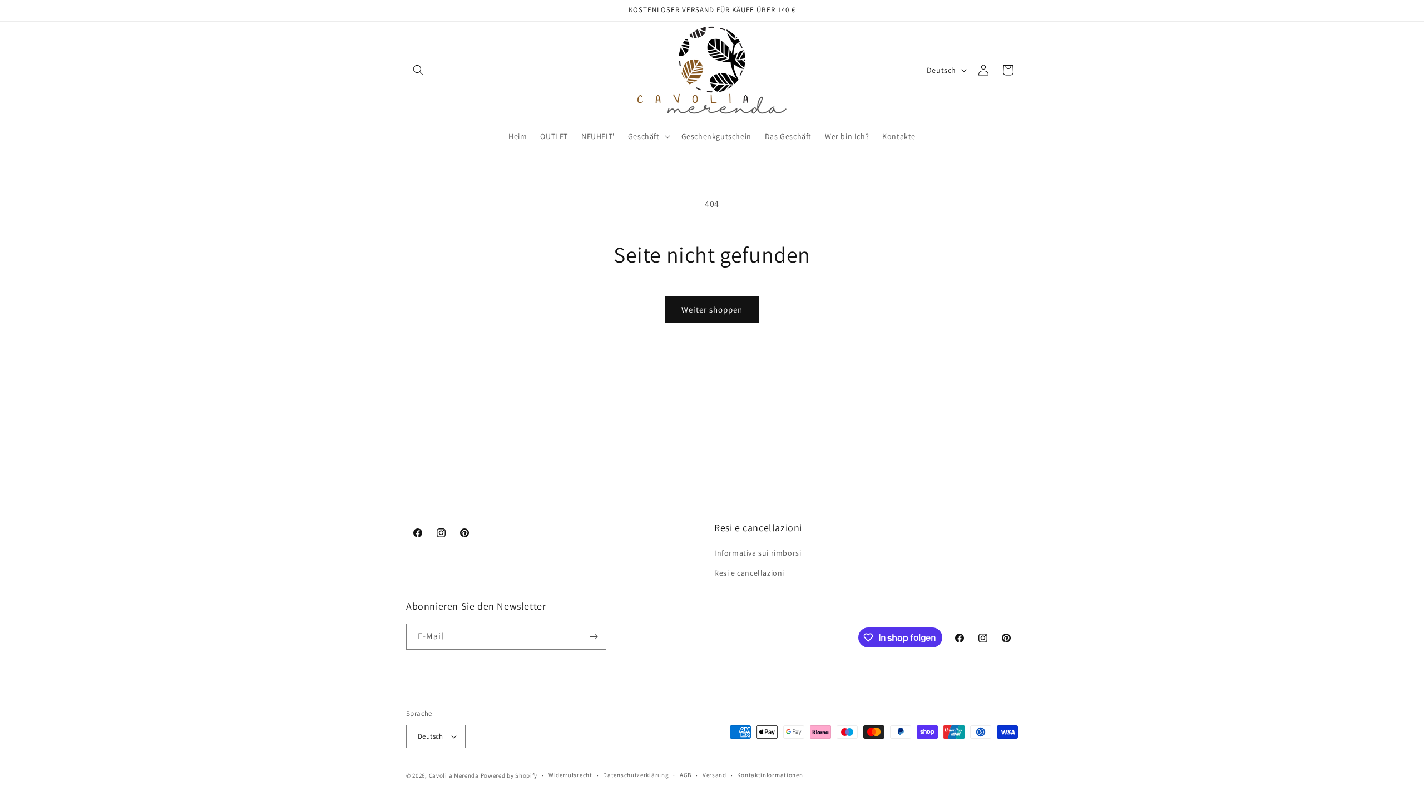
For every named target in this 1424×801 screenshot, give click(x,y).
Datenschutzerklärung (636, 775)
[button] (418, 70)
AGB (685, 775)
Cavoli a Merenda (454, 775)
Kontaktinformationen (770, 775)
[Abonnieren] (593, 637)
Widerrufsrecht (570, 775)
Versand (714, 775)
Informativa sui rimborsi (757, 553)
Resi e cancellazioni (749, 573)
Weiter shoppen (712, 309)
